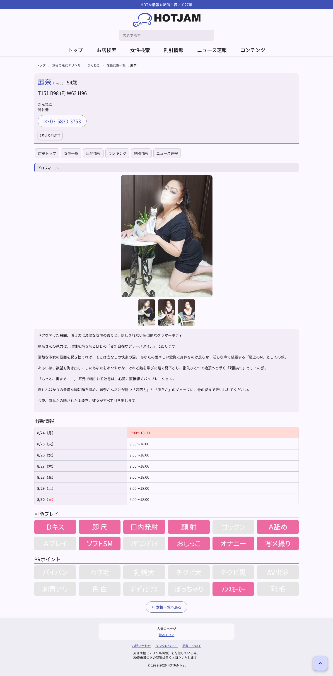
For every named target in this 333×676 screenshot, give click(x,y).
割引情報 (173, 49)
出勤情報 (93, 153)
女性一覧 (71, 153)
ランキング (117, 153)
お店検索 (106, 49)
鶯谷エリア (166, 635)
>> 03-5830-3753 (62, 121)
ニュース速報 (212, 49)
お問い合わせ (141, 645)
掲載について (191, 645)
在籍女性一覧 (115, 65)
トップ (75, 49)
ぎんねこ (93, 65)
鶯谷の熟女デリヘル (66, 65)
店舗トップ (47, 153)
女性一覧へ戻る (168, 607)
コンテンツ (252, 49)
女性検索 (140, 49)
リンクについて (166, 645)
